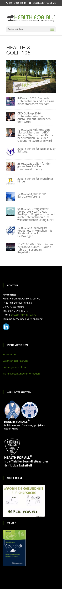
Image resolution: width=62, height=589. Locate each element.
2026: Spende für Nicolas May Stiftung (36, 150)
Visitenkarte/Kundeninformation (21, 373)
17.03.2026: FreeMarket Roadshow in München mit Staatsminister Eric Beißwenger (34, 232)
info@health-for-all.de (24, 315)
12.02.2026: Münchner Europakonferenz (31, 195)
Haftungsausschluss (14, 367)
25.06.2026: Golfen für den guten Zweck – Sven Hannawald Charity (34, 166)
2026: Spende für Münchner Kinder (35, 180)
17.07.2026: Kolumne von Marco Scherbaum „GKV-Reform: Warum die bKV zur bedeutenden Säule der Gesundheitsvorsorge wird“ (35, 135)
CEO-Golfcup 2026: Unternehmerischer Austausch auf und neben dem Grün (34, 118)
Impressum (9, 354)
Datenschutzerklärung (15, 360)
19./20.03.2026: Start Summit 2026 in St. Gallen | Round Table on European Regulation (36, 248)
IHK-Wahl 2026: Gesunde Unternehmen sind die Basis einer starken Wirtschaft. (35, 101)
